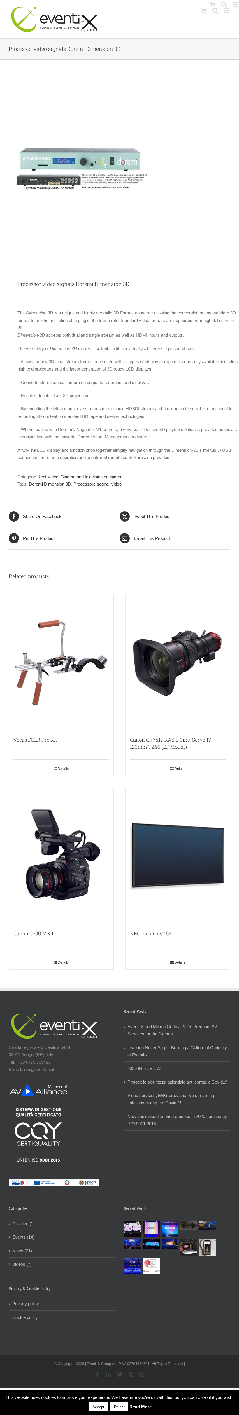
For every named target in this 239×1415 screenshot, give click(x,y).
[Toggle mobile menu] (227, 11)
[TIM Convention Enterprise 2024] (151, 1243)
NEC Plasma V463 (150, 933)
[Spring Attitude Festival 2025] (132, 1229)
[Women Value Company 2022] (151, 1266)
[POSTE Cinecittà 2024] (170, 1243)
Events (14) (23, 1237)
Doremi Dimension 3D (50, 483)
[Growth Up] (170, 1229)
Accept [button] (98, 1407)
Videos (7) (22, 1264)
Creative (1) (23, 1223)
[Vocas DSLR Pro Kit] (61, 662)
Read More (140, 1406)
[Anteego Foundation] (151, 1229)
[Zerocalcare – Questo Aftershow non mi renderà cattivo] (188, 1247)
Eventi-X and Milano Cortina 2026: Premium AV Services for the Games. (172, 1030)
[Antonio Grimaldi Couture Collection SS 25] (188, 1225)
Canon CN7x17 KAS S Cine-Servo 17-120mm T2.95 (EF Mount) (171, 743)
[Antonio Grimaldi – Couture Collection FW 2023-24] (207, 1247)
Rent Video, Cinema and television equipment (80, 476)
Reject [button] (119, 1407)
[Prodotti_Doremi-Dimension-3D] (119, 170)
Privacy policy (25, 1303)
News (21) (22, 1250)
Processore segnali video (97, 483)
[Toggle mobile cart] (204, 11)
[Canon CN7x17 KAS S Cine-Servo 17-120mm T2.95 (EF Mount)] (178, 662)
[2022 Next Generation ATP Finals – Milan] (132, 1266)
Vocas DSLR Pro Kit (35, 739)
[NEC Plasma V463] (178, 856)
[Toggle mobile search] (215, 11)
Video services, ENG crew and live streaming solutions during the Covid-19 (170, 1099)
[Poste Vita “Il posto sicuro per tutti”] (132, 1243)
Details (63, 769)
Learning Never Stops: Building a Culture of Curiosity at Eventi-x (177, 1051)
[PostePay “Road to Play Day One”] (207, 1225)
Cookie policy (25, 1317)
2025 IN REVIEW (144, 1068)
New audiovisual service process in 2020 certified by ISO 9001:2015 (177, 1120)
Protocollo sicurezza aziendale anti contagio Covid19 (177, 1081)
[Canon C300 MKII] (61, 856)
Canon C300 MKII (33, 933)
